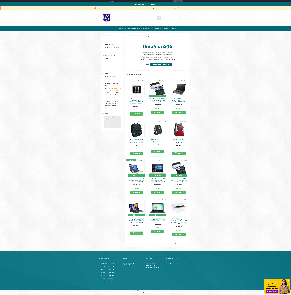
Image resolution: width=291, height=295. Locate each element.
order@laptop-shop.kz (113, 90)
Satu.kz (152, 290)
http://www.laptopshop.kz (114, 88)
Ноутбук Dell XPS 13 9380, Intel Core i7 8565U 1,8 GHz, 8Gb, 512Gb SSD (157, 100)
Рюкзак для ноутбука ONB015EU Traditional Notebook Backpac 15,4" (136, 141)
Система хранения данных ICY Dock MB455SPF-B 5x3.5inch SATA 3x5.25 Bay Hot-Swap (136, 101)
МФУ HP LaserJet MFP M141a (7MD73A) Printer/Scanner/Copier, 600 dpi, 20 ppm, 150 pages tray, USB (179, 220)
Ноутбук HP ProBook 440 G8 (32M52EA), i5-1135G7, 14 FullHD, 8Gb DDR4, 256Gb (158, 180)
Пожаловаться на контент (153, 292)
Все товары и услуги (180, 243)
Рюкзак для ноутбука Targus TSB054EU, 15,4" (157, 140)
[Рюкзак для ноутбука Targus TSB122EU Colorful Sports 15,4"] (179, 129)
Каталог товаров (132, 28)
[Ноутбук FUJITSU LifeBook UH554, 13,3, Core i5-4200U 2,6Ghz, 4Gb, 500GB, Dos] (179, 89)
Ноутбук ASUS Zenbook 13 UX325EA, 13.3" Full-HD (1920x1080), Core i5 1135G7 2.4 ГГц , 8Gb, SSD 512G (136, 220)
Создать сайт (111, 1)
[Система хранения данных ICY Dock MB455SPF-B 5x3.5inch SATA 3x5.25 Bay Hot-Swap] (136, 89)
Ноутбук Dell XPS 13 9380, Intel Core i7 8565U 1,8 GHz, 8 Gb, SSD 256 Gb (179, 180)
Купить (137, 114)
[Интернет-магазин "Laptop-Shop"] (107, 22)
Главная (120, 28)
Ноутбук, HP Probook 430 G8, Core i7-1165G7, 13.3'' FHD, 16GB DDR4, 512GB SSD (136, 180)
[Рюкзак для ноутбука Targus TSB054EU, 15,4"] (158, 129)
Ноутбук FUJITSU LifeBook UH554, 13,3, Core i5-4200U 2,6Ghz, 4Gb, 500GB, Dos (178, 100)
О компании (145, 28)
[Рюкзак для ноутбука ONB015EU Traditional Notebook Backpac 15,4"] (136, 129)
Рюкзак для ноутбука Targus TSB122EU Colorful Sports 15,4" (179, 141)
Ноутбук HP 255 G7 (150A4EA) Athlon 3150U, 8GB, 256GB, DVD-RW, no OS (158, 219)
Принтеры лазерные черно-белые (160, 64)
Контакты (155, 28)
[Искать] (159, 18)
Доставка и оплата (168, 28)
